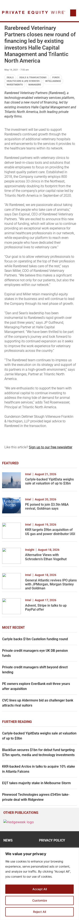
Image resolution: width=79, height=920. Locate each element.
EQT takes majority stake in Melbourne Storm (36, 783)
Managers (34, 84)
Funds (56, 77)
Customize (39, 900)
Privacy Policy (52, 840)
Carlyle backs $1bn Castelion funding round (35, 639)
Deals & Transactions (33, 77)
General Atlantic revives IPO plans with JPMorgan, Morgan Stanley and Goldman (51, 584)
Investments (15, 84)
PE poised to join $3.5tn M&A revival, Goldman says (47, 506)
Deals (10, 77)
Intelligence (53, 81)
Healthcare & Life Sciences (23, 81)
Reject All (39, 911)
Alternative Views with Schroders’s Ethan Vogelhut (46, 557)
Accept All (39, 889)
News (8, 840)
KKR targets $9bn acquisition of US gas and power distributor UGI (50, 532)
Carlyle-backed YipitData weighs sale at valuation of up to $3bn (49, 481)
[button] (73, 12)
